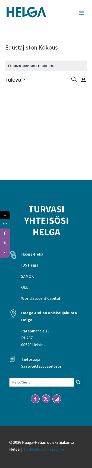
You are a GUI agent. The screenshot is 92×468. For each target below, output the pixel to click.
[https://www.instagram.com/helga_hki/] (5, 253)
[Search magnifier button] (78, 382)
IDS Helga (29, 265)
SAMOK (27, 276)
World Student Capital (40, 298)
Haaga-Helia (32, 254)
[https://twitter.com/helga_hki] (5, 243)
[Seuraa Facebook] (35, 398)
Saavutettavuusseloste (41, 366)
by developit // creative (44, 449)
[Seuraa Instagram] (56, 398)
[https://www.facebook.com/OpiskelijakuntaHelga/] (5, 233)
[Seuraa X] (46, 398)
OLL (24, 287)
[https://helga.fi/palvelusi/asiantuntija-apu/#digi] (5, 224)
